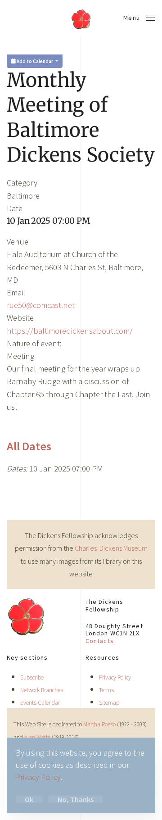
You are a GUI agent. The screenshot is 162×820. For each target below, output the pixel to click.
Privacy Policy (115, 677)
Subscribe (32, 677)
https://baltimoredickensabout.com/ (70, 331)
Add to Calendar (35, 61)
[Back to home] (81, 18)
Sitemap (109, 703)
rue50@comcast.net (41, 305)
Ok (29, 799)
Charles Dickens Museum (111, 548)
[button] (139, 18)
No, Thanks (76, 799)
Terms (106, 690)
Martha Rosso (99, 724)
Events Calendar (40, 703)
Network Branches (41, 690)
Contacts (100, 641)
